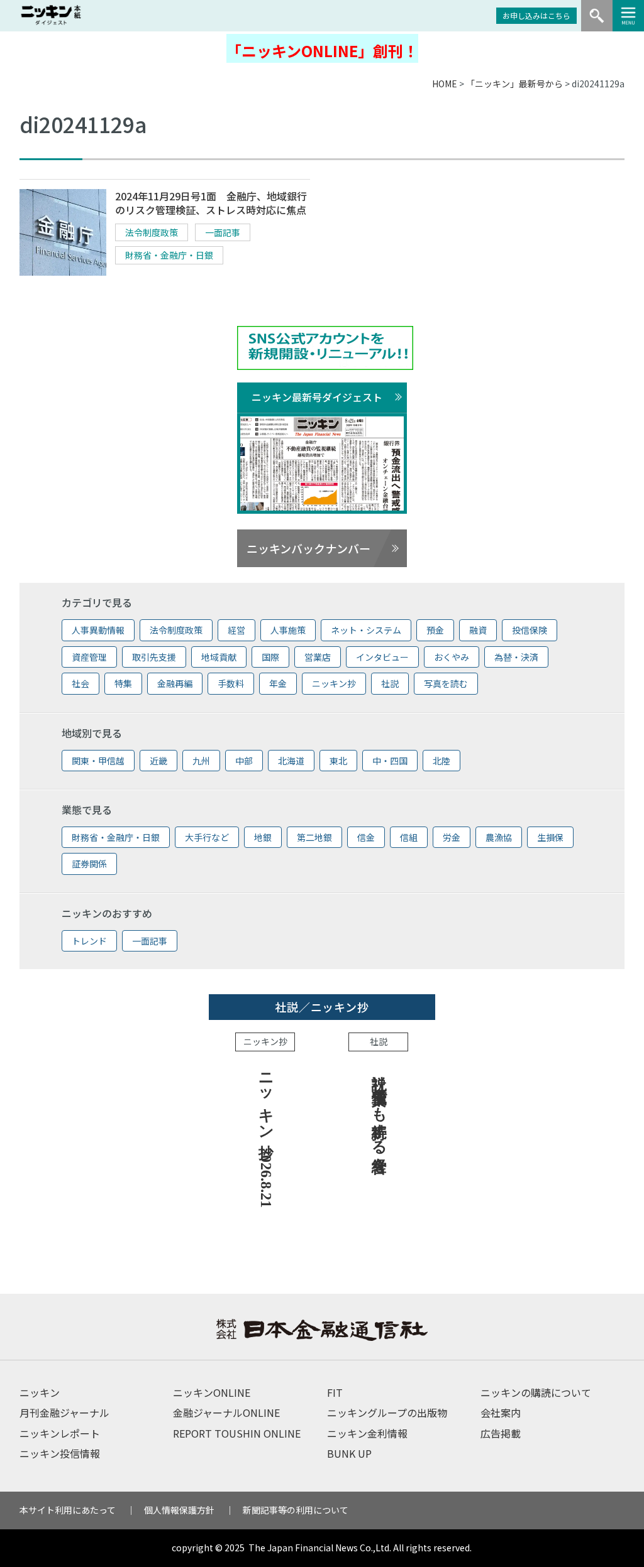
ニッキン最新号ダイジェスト (317, 396)
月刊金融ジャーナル (64, 1412)
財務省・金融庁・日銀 (169, 255)
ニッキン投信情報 (59, 1453)
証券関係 (89, 863)
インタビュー (382, 657)
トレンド (89, 941)
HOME (444, 83)
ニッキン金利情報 (367, 1433)
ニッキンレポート (59, 1433)
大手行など (207, 837)
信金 (366, 837)
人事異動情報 (98, 630)
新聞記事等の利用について (295, 1510)
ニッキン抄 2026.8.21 (266, 1136)
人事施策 (288, 630)
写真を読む (446, 683)
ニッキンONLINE (211, 1392)
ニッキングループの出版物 (387, 1412)
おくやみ (451, 657)
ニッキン (39, 1392)
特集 (123, 683)
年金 (278, 683)
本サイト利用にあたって (67, 1510)
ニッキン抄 (334, 683)
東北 (338, 760)
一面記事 (222, 232)
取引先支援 (154, 657)
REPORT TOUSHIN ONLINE (237, 1433)
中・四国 (390, 760)
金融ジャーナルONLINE (226, 1412)
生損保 (550, 837)
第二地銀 (314, 837)
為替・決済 (516, 657)
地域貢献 (218, 657)
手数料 (231, 683)
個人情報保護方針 (179, 1510)
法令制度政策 (151, 232)
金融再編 (174, 683)
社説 (390, 683)
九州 (201, 760)
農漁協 (499, 837)
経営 (236, 630)
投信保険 (529, 630)
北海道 (291, 760)
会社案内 (500, 1412)
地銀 (263, 837)
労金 (451, 837)
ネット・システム (366, 630)
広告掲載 (500, 1433)
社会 (80, 683)
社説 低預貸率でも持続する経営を (379, 1114)
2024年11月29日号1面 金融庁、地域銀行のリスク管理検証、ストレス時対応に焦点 (211, 203)
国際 (270, 657)
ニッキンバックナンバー (308, 548)
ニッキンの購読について (535, 1392)
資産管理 (89, 657)
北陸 (441, 760)
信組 (409, 837)
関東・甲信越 (98, 760)
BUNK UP (349, 1453)
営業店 (317, 657)
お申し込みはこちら (536, 15)
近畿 (158, 760)
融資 (478, 630)
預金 (435, 630)
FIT (335, 1392)
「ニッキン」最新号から (514, 83)
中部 (244, 760)
